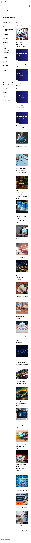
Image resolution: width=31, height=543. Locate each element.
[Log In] (27, 1)
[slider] (3, 82)
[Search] (4, 3)
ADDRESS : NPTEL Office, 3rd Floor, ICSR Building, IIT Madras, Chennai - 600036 (15, 539)
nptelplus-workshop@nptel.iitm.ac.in (7, 539)
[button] (29, 6)
